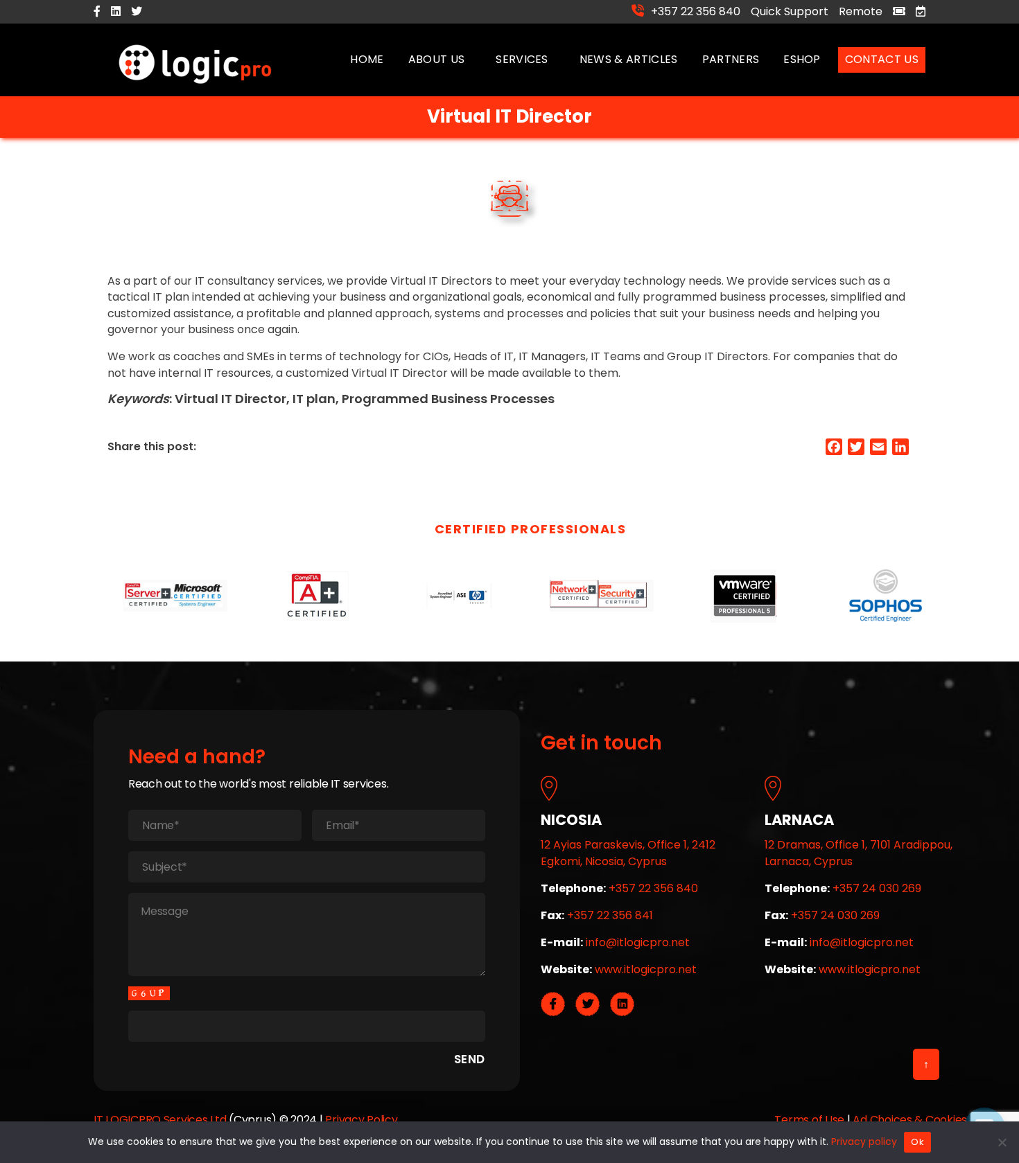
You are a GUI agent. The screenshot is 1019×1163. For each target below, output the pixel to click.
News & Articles (629, 59)
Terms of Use (809, 1120)
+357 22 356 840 (695, 10)
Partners (731, 59)
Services (522, 59)
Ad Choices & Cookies (910, 1120)
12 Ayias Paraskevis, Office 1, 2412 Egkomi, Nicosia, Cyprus (628, 853)
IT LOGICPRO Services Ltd (160, 1120)
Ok (917, 1141)
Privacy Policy (361, 1120)
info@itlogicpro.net (638, 942)
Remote (860, 11)
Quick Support (789, 11)
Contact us (881, 59)
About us (436, 59)
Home (366, 59)
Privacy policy (864, 1141)
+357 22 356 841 (610, 915)
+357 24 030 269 (877, 888)
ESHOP (802, 59)
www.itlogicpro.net (646, 969)
